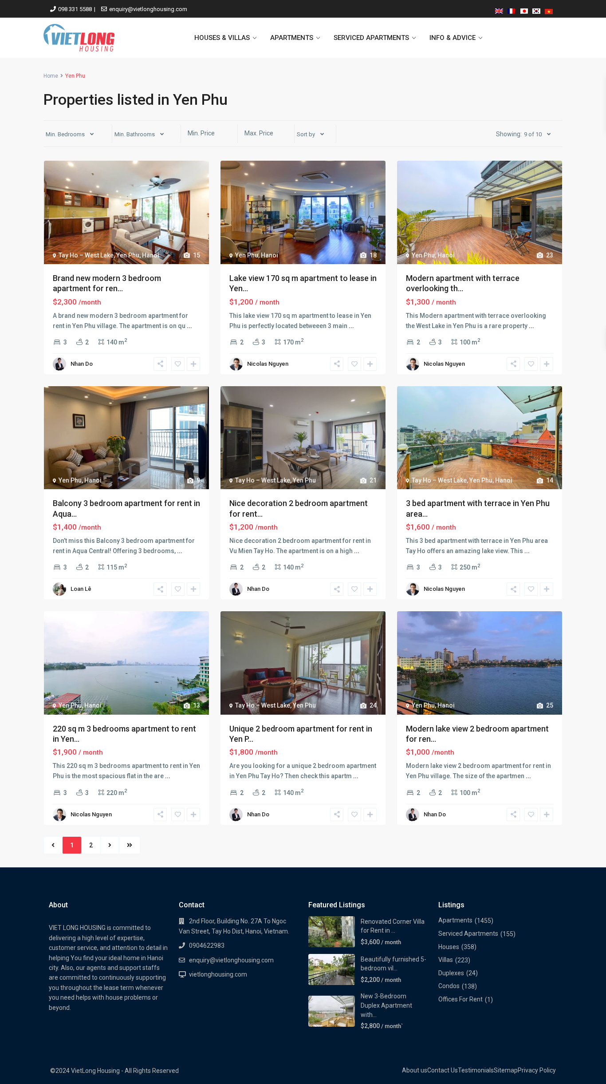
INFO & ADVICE (452, 38)
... (189, 325)
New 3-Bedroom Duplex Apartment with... (386, 1005)
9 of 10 (533, 134)
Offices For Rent (460, 999)
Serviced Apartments (468, 933)
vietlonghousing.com (218, 974)
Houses (448, 946)
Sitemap (506, 1070)
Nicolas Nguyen (267, 363)
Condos (449, 985)
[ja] (524, 9)
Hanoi (150, 255)
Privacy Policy (537, 1070)
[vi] (549, 9)
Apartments (455, 920)
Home (50, 76)
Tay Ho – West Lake (86, 255)
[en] (499, 9)
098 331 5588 (75, 9)
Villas (445, 959)
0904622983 (206, 945)
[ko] (536, 9)
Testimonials (476, 1070)
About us (414, 1070)
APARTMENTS (291, 38)
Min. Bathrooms (134, 134)
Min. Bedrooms (65, 134)
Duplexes (451, 973)
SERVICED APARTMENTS (371, 38)
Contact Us (442, 1070)
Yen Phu (127, 255)
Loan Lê (81, 589)
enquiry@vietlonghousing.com (148, 9)
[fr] (511, 9)
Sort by (306, 134)
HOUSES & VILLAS (222, 38)
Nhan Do (82, 363)
